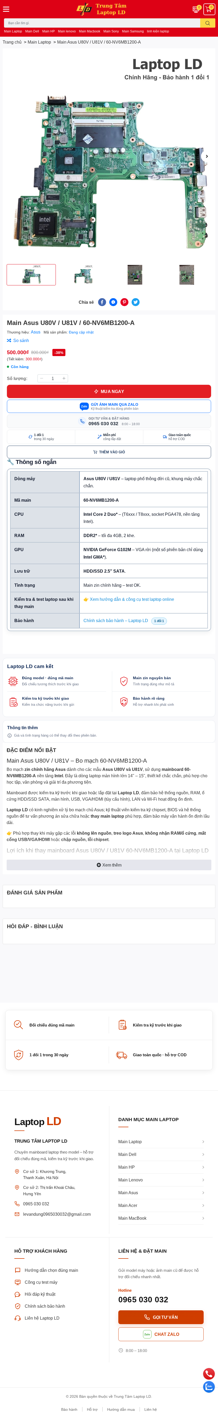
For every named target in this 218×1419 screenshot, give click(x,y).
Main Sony (111, 31)
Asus (36, 331)
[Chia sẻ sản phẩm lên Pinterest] (124, 302)
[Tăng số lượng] (64, 378)
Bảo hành (69, 1409)
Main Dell (32, 31)
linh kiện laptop (158, 31)
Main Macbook (89, 31)
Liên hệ (150, 1409)
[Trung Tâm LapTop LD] (109, 9)
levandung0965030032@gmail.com (57, 1214)
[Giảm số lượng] (41, 378)
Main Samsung (133, 31)
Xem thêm (111, 864)
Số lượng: (17, 378)
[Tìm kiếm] (207, 23)
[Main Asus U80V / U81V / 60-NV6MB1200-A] (109, 156)
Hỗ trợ (92, 1409)
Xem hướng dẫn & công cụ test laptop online (132, 599)
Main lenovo (67, 31)
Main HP (48, 31)
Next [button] (207, 156)
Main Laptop (13, 31)
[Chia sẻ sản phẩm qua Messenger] (113, 302)
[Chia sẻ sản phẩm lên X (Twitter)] (136, 302)
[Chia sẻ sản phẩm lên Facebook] (102, 302)
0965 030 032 (36, 1203)
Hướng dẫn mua (121, 1409)
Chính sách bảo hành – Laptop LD (115, 620)
